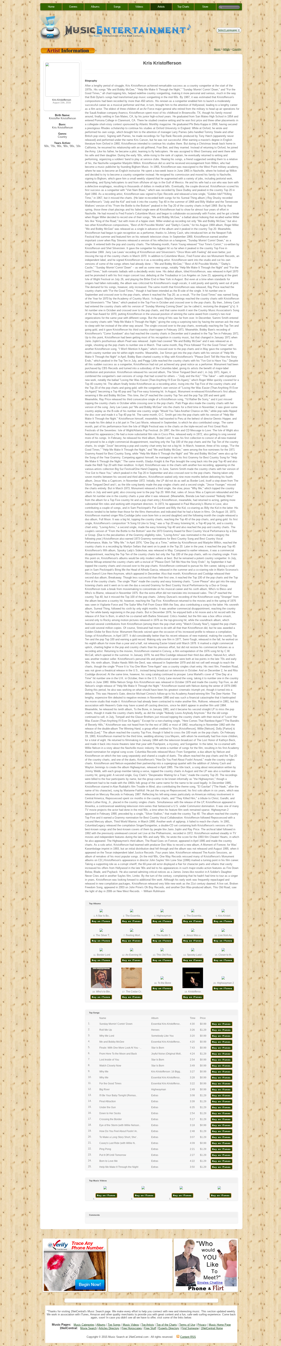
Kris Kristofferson (61, 99)
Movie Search (88, 1328)
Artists (161, 6)
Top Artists (147, 1324)
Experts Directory (168, 1328)
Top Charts (183, 6)
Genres (73, 6)
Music (217, 49)
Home (51, 6)
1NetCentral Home (212, 1328)
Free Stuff (150, 1328)
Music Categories (84, 1324)
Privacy (202, 1324)
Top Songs (114, 1324)
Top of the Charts (166, 1324)
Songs (117, 6)
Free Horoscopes (132, 1328)
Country (236, 49)
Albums (95, 6)
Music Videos (131, 1324)
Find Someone (190, 1328)
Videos (139, 6)
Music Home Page (220, 1324)
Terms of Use (187, 1324)
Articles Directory (109, 1328)
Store (205, 6)
